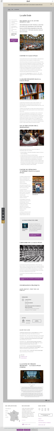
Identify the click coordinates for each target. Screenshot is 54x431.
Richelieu (6, 410)
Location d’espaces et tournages (44, 422)
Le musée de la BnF (24, 356)
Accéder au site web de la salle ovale (35, 235)
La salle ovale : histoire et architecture (36, 350)
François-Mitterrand (8, 408)
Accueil (9, 9)
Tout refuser (27, 429)
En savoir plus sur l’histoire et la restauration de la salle (31, 279)
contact (39, 418)
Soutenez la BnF (27, 424)
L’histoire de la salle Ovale (13, 30)
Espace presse (41, 420)
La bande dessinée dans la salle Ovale (14, 22)
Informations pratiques (14, 31)
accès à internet (29, 73)
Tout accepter (20, 429)
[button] (3, 212)
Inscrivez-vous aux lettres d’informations (45, 415)
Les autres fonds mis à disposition (14, 24)
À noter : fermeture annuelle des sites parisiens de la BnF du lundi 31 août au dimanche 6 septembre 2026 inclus (25, 4)
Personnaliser (34, 429)
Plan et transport (37, 321)
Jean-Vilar (6, 417)
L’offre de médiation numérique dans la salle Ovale (14, 27)
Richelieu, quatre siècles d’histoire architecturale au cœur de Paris (31, 338)
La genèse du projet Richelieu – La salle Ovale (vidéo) (14, 34)
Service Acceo (41, 424)
